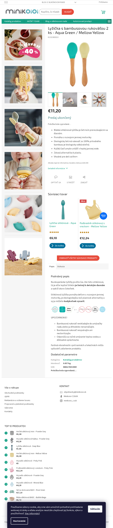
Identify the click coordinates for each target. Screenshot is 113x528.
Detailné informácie (56, 168)
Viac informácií (32, 513)
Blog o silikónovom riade (53, 2)
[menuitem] (13, 21)
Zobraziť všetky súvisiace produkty (78, 258)
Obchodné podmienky (14, 393)
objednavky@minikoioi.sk (75, 392)
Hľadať (68, 12)
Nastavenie (19, 521)
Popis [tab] (51, 266)
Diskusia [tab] (61, 266)
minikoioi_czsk (70, 400)
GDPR (7, 396)
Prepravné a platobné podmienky (19, 404)
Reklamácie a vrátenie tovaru (17, 400)
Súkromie (9, 408)
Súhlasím (95, 509)
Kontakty (9, 411)
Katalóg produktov (72, 359)
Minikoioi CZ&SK (71, 396)
